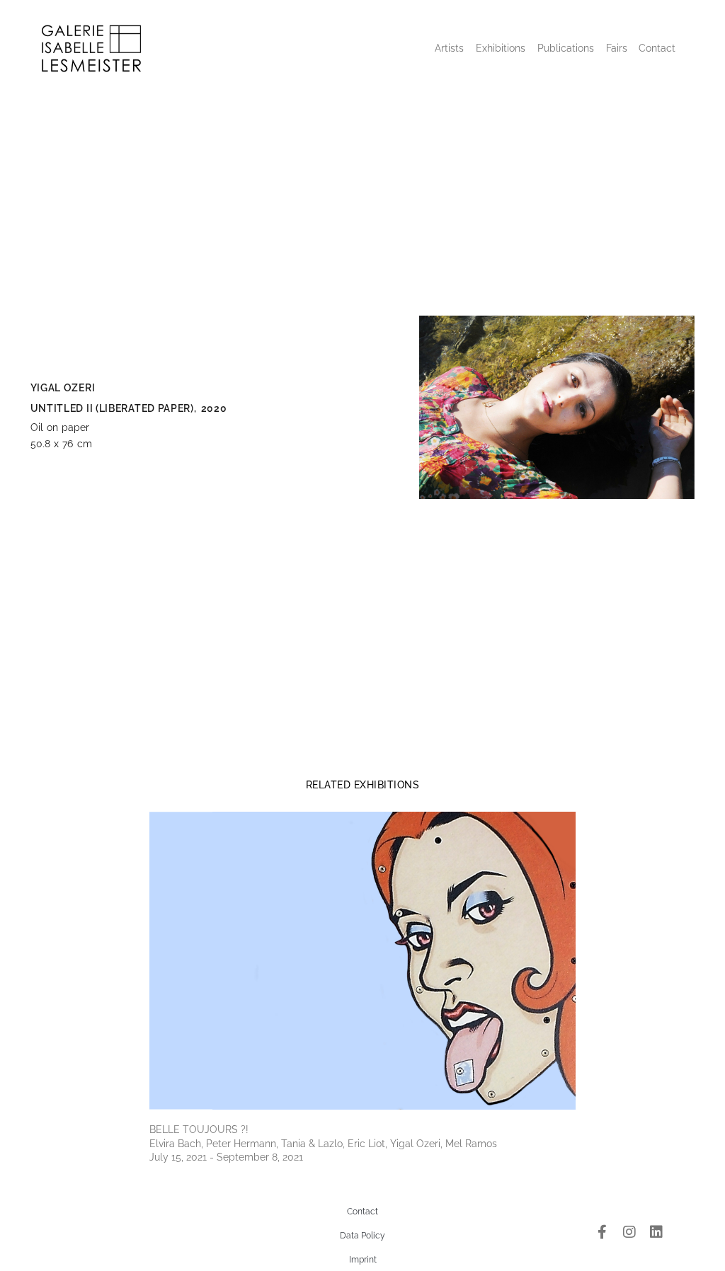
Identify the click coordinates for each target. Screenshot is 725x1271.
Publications (565, 48)
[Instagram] (629, 1232)
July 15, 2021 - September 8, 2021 (226, 1157)
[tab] (363, 784)
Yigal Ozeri (63, 387)
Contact (657, 48)
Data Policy (362, 1236)
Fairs (616, 48)
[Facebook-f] (602, 1232)
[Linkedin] (656, 1232)
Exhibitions (500, 48)
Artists (449, 48)
